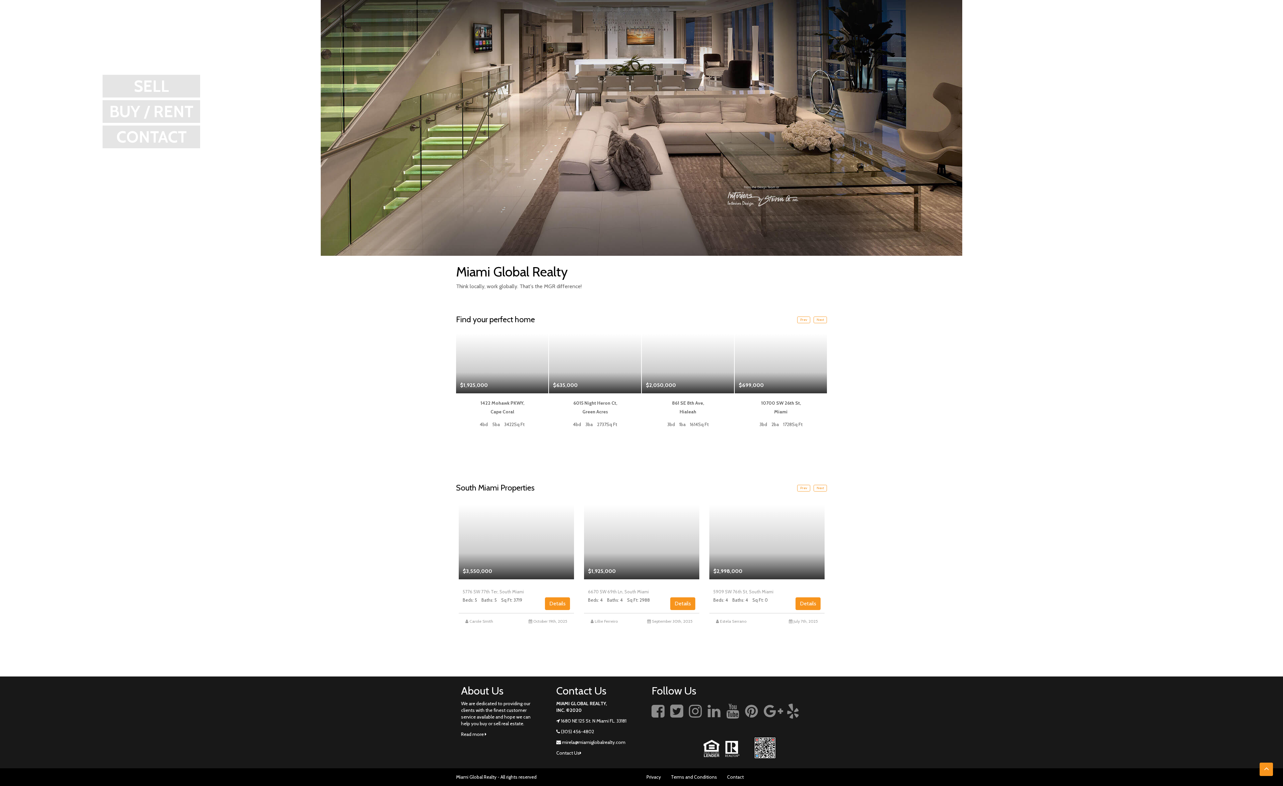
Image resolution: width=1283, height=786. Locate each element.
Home (1074, 22)
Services (1157, 22)
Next (820, 320)
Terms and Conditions (694, 777)
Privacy (654, 777)
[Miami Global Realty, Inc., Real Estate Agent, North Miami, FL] (817, 718)
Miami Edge (1129, 22)
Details (557, 603)
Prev (803, 320)
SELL (151, 86)
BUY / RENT (151, 111)
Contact (735, 777)
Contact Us (1256, 22)
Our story (1098, 22)
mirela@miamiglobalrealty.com (593, 742)
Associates (1224, 22)
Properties (1189, 22)
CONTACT (151, 137)
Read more (473, 734)
